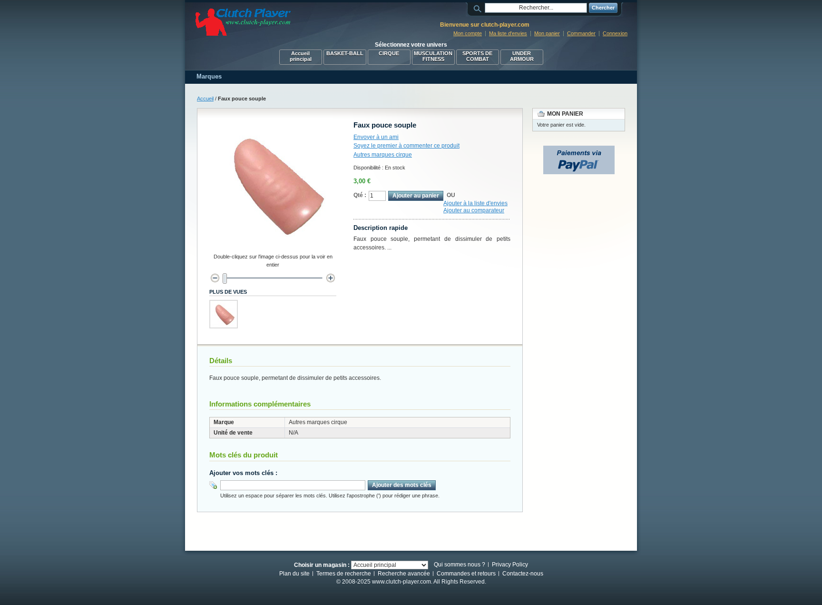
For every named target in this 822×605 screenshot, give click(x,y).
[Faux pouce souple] (223, 314)
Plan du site (294, 573)
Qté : (359, 195)
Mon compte (467, 33)
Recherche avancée (404, 573)
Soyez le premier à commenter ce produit (406, 145)
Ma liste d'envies (508, 33)
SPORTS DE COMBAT (477, 56)
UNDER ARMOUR (522, 56)
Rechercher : (479, 8)
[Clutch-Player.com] (243, 22)
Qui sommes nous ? (459, 564)
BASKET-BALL (344, 53)
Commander (581, 33)
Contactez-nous (522, 573)
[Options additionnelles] (579, 150)
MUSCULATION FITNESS (433, 56)
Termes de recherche (343, 573)
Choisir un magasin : (322, 564)
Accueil (205, 98)
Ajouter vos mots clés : (243, 472)
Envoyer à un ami (376, 137)
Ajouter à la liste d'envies (475, 203)
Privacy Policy (510, 564)
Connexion (615, 33)
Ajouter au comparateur (473, 210)
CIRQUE (389, 53)
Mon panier (547, 33)
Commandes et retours (466, 573)
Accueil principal (301, 56)
